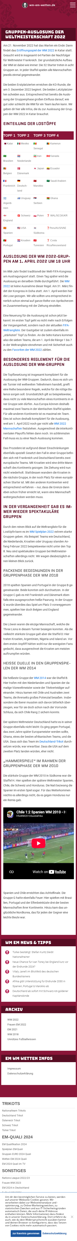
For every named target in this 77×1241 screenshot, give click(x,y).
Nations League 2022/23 (16, 1178)
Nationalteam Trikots (14, 1110)
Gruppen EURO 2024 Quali (16, 1154)
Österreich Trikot (11, 1120)
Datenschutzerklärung (20, 1073)
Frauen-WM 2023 (11, 1182)
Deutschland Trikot (12, 1115)
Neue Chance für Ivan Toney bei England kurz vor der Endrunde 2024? (40, 964)
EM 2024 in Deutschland (15, 1187)
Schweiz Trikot (10, 1125)
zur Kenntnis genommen (26, 1233)
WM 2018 (12, 1034)
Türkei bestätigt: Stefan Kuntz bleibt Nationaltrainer (33, 954)
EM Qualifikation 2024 (14, 1144)
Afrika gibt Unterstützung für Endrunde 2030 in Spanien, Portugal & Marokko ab (39, 983)
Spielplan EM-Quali (12, 1149)
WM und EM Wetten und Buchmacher (38, 5)
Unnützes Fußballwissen (21, 1039)
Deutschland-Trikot (51, 741)
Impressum (14, 1068)
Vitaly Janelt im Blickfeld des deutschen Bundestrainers (36, 974)
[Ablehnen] (72, 1217)
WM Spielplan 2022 (42, 531)
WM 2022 (12, 1019)
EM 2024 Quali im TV (13, 1163)
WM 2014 (40, 678)
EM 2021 (12, 1029)
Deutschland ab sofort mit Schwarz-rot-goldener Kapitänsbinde (40, 993)
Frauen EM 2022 (16, 1024)
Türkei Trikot (9, 1130)
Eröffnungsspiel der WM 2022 (35, 50)
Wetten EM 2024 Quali (14, 1159)
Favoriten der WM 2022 (27, 349)
